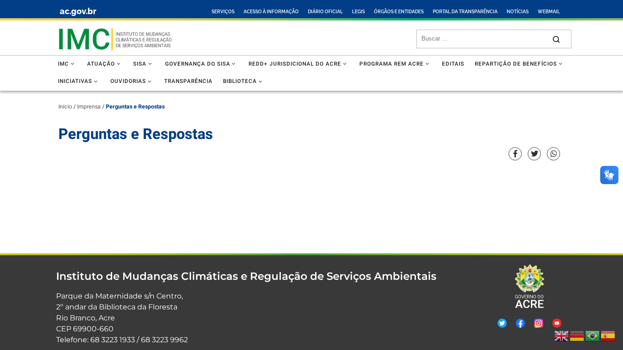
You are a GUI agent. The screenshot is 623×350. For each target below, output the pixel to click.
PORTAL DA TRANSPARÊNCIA (465, 11)
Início (65, 107)
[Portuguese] (593, 335)
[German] (577, 335)
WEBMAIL (549, 11)
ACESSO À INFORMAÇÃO (271, 11)
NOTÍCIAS (518, 11)
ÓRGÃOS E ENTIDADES (399, 11)
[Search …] (556, 39)
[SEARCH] (483, 39)
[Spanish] (608, 335)
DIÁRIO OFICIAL (325, 11)
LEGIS (358, 11)
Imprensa (89, 107)
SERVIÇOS (223, 11)
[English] (562, 335)
